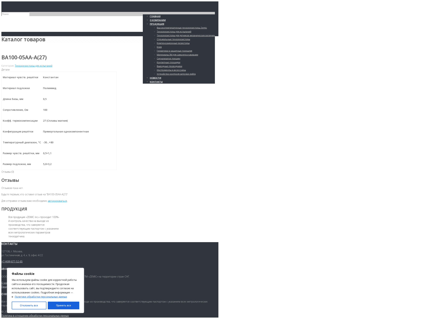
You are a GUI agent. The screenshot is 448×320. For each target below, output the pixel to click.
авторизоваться (57, 200)
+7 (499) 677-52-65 (12, 261)
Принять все (63, 305)
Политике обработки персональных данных (41, 296)
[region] (45, 290)
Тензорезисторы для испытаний (33, 65)
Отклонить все (29, 305)
